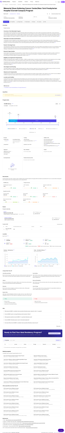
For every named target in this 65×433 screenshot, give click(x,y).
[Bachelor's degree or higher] (48, 239)
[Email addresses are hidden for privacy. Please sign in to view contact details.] (42, 226)
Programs (14, 1)
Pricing (31, 1)
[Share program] (47, 14)
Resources (37, 1)
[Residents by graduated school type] (8, 144)
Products (26, 1)
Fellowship (19, 4)
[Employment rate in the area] (10, 242)
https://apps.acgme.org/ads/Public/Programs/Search (25, 421)
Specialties (20, 1)
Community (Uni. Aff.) (13, 13)
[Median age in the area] (46, 242)
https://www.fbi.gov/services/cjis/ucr (31, 427)
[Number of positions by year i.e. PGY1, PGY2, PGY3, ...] (8, 139)
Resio (62, 430)
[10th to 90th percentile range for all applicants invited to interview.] (11, 151)
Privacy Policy (17, 432)
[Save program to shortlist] (49, 14)
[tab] (56, 104)
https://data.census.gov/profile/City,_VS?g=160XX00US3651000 (23, 424)
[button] (56, 2)
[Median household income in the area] (30, 239)
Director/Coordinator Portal (56, 13)
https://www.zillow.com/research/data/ (25, 426)
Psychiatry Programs (12, 4)
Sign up (59, 1)
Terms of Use (13, 432)
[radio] (8, 344)
